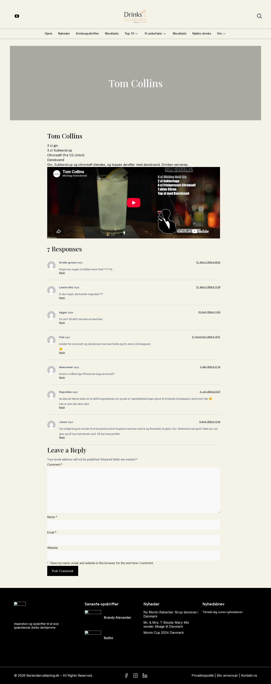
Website (52, 548)
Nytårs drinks (201, 33)
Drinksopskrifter (87, 33)
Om (219, 33)
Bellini (108, 638)
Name (52, 517)
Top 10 (129, 33)
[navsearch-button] (259, 17)
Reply (62, 273)
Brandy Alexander (117, 617)
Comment (54, 464)
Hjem (48, 33)
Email (51, 532)
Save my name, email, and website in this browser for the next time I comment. (102, 563)
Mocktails (112, 33)
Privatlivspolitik (203, 675)
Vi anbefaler (153, 33)
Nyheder (64, 33)
